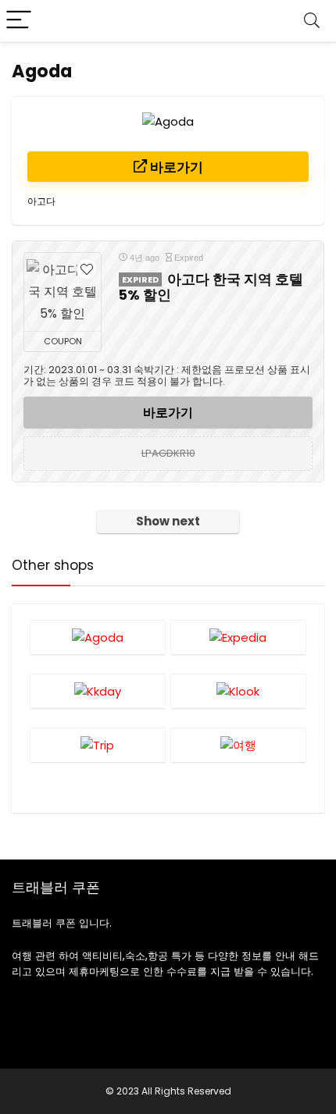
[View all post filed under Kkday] (98, 691)
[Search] (312, 20)
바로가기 (175, 167)
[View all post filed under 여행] (238, 745)
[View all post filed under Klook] (238, 691)
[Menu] (19, 20)
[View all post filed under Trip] (98, 745)
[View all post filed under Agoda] (98, 637)
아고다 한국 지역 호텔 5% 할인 (211, 287)
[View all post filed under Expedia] (238, 637)
